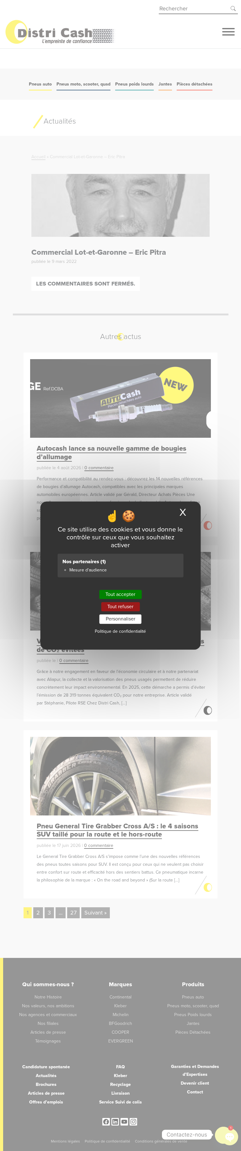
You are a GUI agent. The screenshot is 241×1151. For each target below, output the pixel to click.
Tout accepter (120, 594)
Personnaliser (120, 619)
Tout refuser (120, 606)
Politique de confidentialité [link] (120, 631)
